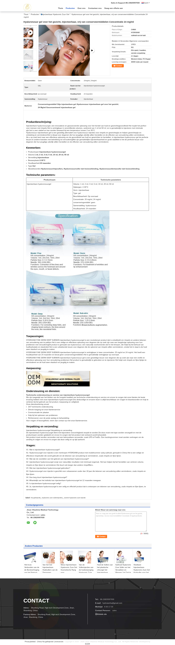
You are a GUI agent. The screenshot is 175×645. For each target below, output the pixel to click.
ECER (87, 644)
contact (36, 601)
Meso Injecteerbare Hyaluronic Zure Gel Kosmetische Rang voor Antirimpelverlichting (69, 570)
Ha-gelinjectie (36, 498)
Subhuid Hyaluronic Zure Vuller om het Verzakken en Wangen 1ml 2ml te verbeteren (123, 570)
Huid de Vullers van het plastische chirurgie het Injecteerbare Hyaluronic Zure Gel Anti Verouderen (105, 571)
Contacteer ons (95, 8)
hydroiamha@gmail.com (112, 603)
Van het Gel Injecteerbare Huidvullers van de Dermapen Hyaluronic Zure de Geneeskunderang (50, 571)
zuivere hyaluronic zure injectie (75, 498)
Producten (70, 8)
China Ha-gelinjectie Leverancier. (50, 642)
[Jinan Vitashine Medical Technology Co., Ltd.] (37, 7)
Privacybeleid (30, 642)
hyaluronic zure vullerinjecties (52, 498)
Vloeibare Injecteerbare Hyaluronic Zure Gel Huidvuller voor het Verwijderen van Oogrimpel (141, 571)
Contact (119, 66)
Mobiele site (102, 614)
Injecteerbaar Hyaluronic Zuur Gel (55, 14)
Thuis (60, 8)
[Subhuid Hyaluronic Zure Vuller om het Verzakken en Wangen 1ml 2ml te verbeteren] (124, 557)
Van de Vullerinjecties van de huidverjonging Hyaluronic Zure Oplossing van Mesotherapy (86, 571)
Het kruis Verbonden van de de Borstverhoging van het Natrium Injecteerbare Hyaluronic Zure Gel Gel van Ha (32, 572)
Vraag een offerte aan (113, 8)
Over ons (81, 8)
